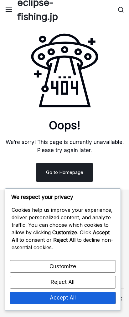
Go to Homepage (64, 172)
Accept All (63, 298)
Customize (62, 266)
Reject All (63, 282)
